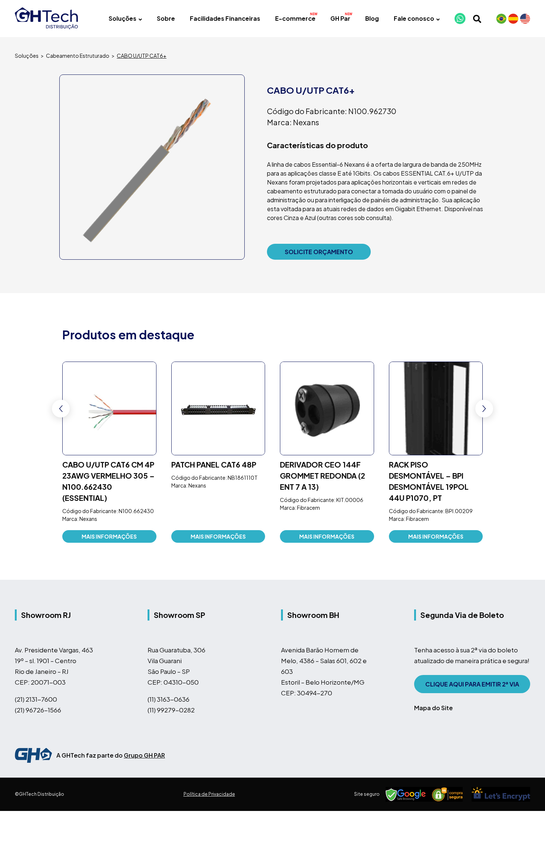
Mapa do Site (433, 708)
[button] (484, 409)
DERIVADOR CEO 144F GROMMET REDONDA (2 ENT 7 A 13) (322, 475)
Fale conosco (414, 18)
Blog (372, 18)
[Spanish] (513, 18)
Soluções (122, 18)
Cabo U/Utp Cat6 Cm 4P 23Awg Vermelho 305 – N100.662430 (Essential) (108, 481)
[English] (525, 18)
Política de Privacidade (209, 794)
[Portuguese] (501, 18)
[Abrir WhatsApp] (526, 829)
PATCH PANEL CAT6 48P (213, 464)
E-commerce (295, 18)
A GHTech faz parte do (110, 755)
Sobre (166, 18)
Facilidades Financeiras (225, 18)
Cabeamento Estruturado (77, 55)
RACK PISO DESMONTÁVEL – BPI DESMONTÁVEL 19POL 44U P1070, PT (429, 481)
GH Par (340, 18)
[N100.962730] (152, 167)
